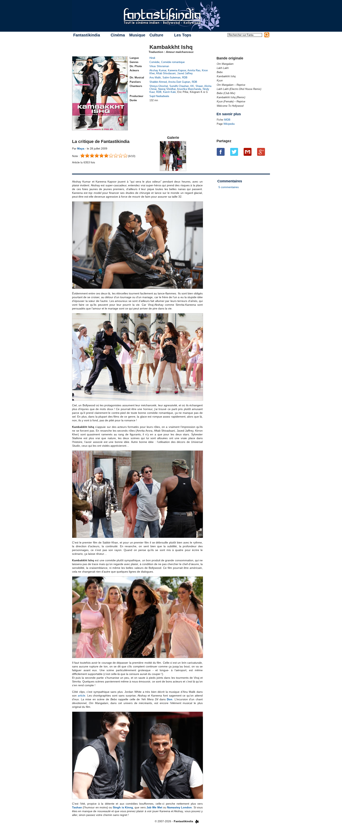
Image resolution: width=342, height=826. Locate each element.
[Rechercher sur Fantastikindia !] (266, 34)
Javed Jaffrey (185, 73)
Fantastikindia (86, 35)
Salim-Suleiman (171, 77)
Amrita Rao (193, 70)
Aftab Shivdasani (166, 73)
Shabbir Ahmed (158, 81)
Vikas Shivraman (159, 66)
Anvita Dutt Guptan (179, 81)
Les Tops (182, 35)
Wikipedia (229, 123)
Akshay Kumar (157, 70)
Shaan (199, 86)
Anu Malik (155, 77)
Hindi (152, 57)
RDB (184, 77)
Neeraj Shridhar (167, 89)
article (81, 695)
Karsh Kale (169, 91)
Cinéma (118, 35)
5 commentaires (228, 187)
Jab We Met (154, 807)
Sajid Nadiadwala (159, 96)
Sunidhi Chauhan (179, 86)
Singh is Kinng (123, 807)
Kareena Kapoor (177, 70)
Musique (137, 35)
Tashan (77, 807)
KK (192, 86)
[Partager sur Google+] (261, 152)
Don (169, 699)
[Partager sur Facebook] (221, 152)
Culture (156, 35)
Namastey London (179, 807)
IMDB (227, 119)
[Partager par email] (247, 152)
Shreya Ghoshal (158, 86)
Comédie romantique (173, 62)
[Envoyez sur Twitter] (234, 152)
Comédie (154, 62)
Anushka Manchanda (189, 89)
